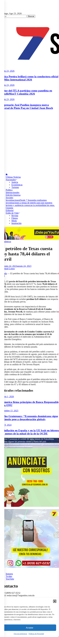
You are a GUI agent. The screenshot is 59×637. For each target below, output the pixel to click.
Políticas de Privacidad (36, 634)
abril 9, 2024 (5, 425)
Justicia (14, 182)
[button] (54, 601)
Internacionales (12, 192)
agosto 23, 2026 (7, 71)
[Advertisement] (29, 141)
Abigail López (8, 268)
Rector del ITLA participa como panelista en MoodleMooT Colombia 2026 (26, 92)
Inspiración (16, 223)
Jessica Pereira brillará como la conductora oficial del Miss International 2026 (29, 78)
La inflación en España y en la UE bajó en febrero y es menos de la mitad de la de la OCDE (29, 432)
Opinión (9, 208)
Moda (14, 220)
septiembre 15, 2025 (9, 410)
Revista (14, 215)
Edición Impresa (13, 195)
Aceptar (29, 627)
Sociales (9, 197)
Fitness (14, 218)
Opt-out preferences (20, 634)
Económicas (16, 185)
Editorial (9, 210)
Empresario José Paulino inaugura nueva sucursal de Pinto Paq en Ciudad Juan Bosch (26, 106)
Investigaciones (30, 202)
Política (9, 190)
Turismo (15, 187)
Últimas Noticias (13, 177)
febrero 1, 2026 (7, 396)
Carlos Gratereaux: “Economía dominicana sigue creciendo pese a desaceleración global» (29, 418)
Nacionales (11, 179)
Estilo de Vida (12, 213)
